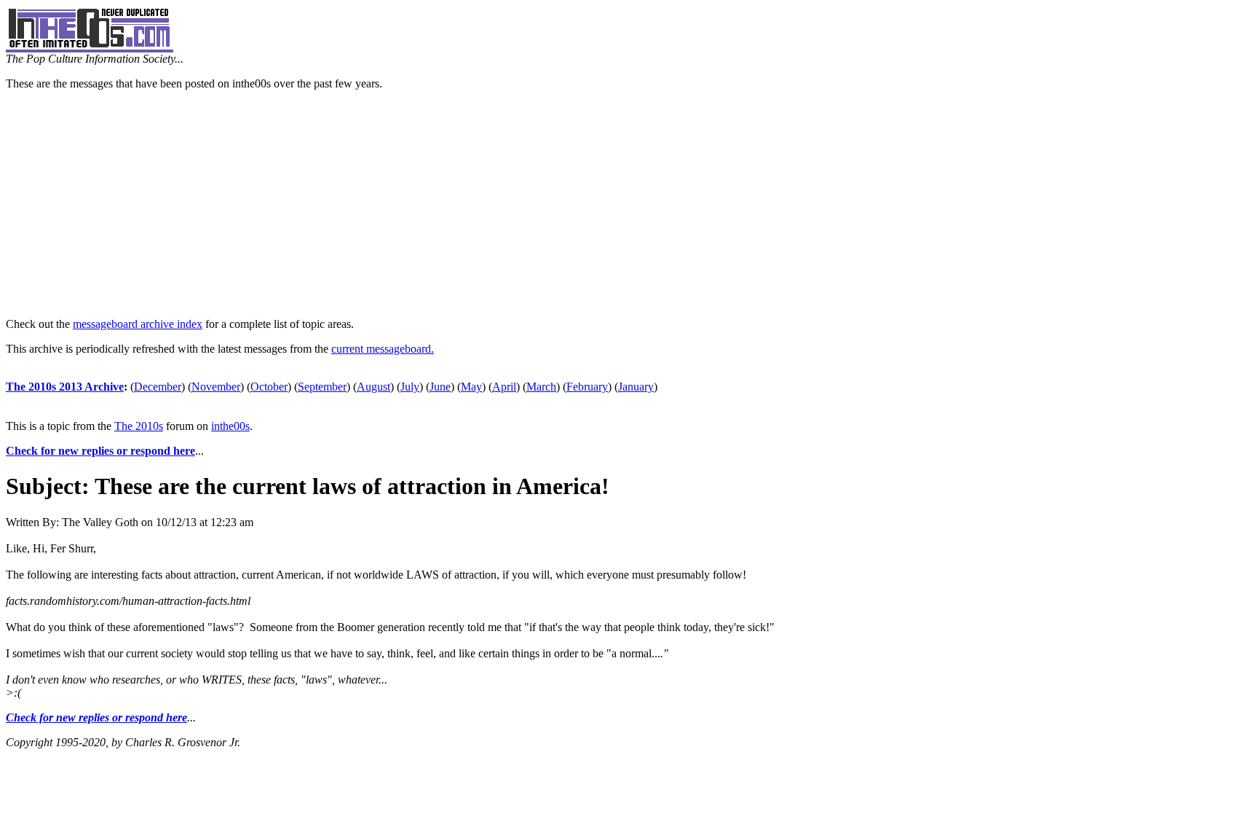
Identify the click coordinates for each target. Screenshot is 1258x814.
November (215, 386)
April (504, 386)
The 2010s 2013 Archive (65, 386)
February (587, 386)
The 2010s (138, 426)
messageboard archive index (137, 324)
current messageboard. (382, 349)
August (373, 386)
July (409, 386)
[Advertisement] (629, 204)
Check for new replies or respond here (100, 451)
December (157, 386)
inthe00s (230, 426)
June (440, 386)
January (636, 386)
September (322, 386)
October (269, 386)
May (471, 386)
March (541, 386)
